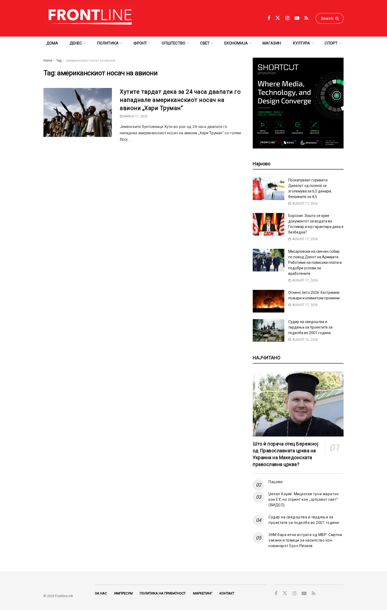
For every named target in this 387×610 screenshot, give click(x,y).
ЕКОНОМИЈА (236, 43)
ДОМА (52, 43)
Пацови (275, 482)
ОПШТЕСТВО (173, 43)
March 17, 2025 (135, 116)
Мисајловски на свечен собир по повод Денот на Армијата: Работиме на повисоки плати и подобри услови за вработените (315, 262)
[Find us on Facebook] (268, 18)
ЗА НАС (101, 593)
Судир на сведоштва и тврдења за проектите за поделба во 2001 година (310, 327)
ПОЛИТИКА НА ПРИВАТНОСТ (163, 593)
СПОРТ (331, 43)
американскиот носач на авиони (90, 60)
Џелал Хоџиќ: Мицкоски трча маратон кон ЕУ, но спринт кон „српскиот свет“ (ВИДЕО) (304, 499)
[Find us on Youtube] (297, 18)
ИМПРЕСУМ (123, 593)
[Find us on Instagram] (287, 18)
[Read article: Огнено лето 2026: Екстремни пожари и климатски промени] (268, 301)
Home (47, 60)
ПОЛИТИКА (107, 43)
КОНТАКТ (227, 593)
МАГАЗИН (271, 43)
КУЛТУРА (301, 43)
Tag (59, 60)
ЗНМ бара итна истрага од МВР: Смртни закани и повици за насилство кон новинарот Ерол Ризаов (305, 540)
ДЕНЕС (76, 43)
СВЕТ (205, 43)
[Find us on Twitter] (277, 18)
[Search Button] (338, 18)
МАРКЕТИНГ (202, 593)
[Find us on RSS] (306, 18)
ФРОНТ (140, 43)
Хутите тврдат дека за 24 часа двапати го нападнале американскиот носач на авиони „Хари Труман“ (180, 99)
